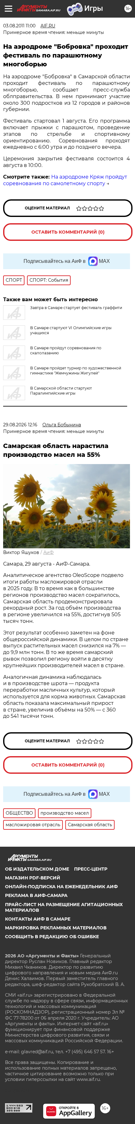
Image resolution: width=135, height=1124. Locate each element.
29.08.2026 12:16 (20, 425)
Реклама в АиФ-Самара (36, 895)
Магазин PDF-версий (32, 878)
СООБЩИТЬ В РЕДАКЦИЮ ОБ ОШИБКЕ (52, 936)
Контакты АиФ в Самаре (37, 919)
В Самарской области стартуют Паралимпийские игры (61, 391)
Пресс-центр (90, 869)
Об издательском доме (37, 869)
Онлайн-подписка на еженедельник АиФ (61, 886)
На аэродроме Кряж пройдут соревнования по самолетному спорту (65, 180)
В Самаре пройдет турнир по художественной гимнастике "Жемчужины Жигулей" (75, 370)
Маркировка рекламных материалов (55, 928)
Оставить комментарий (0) (68, 232)
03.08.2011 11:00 (19, 26)
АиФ (48, 552)
